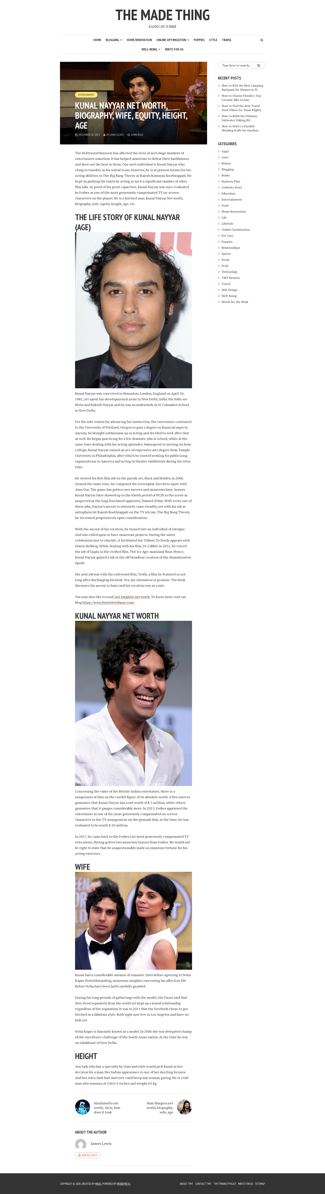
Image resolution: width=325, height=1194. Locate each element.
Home (97, 40)
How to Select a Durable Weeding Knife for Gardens (240, 128)
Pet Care (227, 235)
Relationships (231, 248)
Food (225, 205)
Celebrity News (232, 187)
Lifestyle (227, 223)
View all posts (89, 1155)
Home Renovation (139, 40)
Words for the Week (235, 302)
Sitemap (260, 1184)
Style (213, 40)
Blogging (112, 40)
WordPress (123, 1184)
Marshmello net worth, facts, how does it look (107, 1107)
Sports (226, 254)
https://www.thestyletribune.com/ (108, 602)
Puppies (199, 40)
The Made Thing (162, 14)
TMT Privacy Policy (225, 1184)
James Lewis (117, 135)
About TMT (186, 1184)
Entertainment (86, 94)
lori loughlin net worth (132, 596)
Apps (225, 151)
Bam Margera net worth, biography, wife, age (160, 1107)
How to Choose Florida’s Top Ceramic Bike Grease (241, 98)
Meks (98, 1184)
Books (226, 175)
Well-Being (149, 49)
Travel (227, 40)
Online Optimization (171, 40)
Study (225, 260)
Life (224, 217)
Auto (225, 157)
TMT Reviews (231, 278)
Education (228, 193)
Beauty (226, 163)
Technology (230, 272)
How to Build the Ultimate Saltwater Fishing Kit (239, 118)
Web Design (229, 290)
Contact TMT (203, 1184)
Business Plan (231, 181)
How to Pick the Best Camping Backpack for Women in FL (242, 87)
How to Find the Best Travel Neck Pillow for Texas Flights (241, 108)
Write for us (174, 49)
